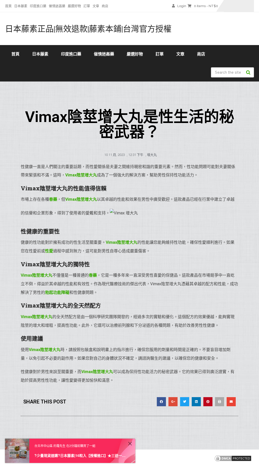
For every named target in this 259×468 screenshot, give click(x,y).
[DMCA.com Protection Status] (233, 461)
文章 (96, 6)
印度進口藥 (38, 6)
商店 (105, 6)
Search (249, 72)
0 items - (206, 6)
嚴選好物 (74, 6)
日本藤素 (20, 6)
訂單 (86, 6)
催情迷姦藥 (57, 6)
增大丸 (152, 155)
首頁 (8, 6)
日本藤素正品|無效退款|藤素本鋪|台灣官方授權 (88, 29)
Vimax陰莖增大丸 (81, 199)
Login (181, 6)
